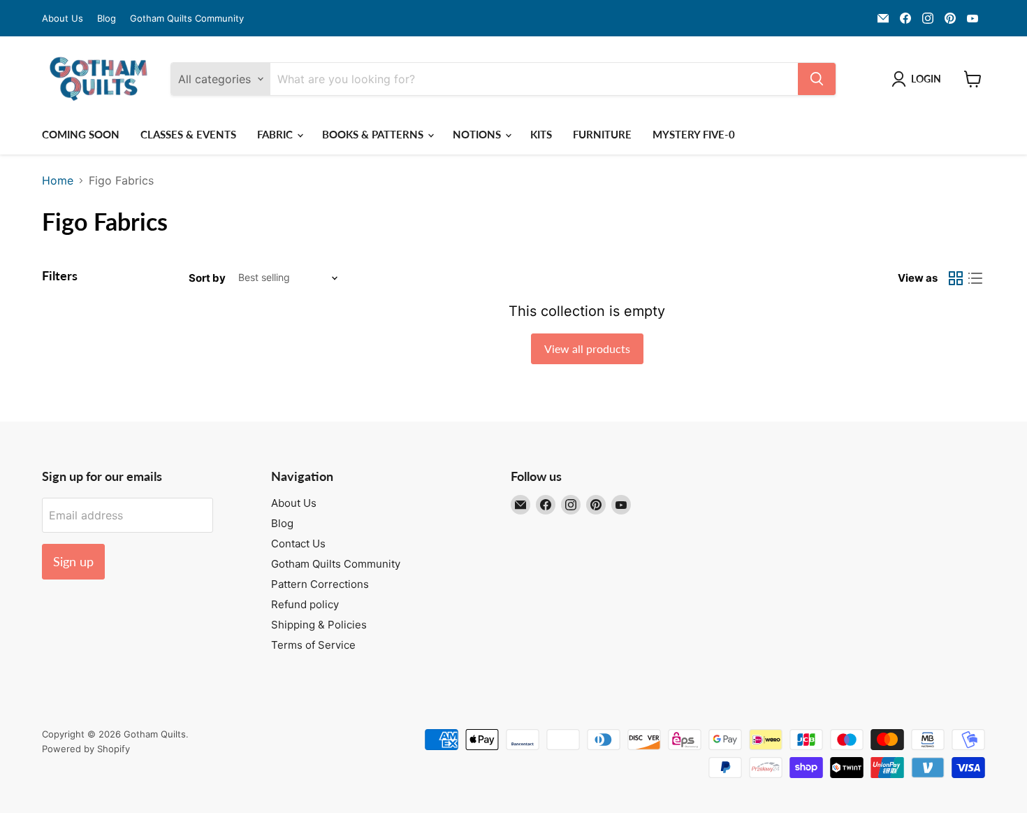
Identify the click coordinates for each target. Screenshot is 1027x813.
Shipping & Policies (319, 624)
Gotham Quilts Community (187, 18)
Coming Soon (80, 134)
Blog (106, 18)
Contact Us (298, 543)
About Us (62, 18)
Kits (541, 134)
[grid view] (956, 278)
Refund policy (305, 604)
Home (57, 180)
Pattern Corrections (320, 584)
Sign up (73, 561)
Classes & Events (188, 134)
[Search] (817, 79)
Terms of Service (313, 645)
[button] (919, 79)
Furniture (602, 134)
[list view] (975, 278)
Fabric (276, 134)
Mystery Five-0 (694, 134)
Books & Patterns (374, 134)
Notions (478, 134)
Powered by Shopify (86, 748)
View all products (587, 348)
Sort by (207, 278)
